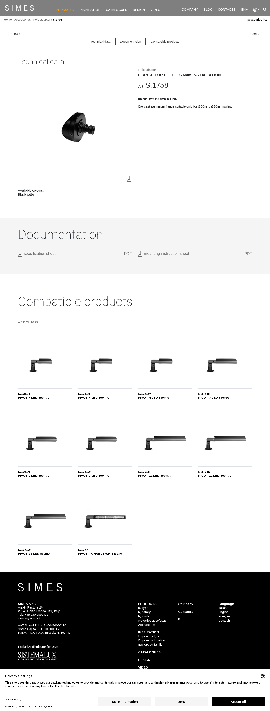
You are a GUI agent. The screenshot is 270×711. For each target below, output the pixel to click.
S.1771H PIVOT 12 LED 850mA (154, 473)
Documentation (130, 41)
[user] (256, 10)
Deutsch (224, 620)
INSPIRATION (89, 9)
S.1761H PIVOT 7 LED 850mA (213, 395)
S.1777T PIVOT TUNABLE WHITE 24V (100, 551)
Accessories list (256, 19)
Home (8, 19)
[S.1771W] (45, 517)
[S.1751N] (105, 361)
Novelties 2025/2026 (152, 620)
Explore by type (149, 636)
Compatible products (165, 41)
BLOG (207, 9)
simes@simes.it (29, 618)
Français (224, 616)
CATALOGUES (116, 9)
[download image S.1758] (129, 178)
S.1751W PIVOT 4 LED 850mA (153, 395)
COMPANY (190, 9)
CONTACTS (227, 9)
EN (243, 9)
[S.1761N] (45, 439)
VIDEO (155, 9)
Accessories (22, 19)
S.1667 (15, 33)
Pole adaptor (41, 19)
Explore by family (150, 644)
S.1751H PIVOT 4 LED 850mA (33, 395)
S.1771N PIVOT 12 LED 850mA (214, 473)
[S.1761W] (105, 439)
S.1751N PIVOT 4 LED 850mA (93, 395)
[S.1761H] (225, 361)
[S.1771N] (225, 439)
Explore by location (151, 640)
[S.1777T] (105, 517)
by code (143, 616)
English (223, 612)
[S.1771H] (165, 439)
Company (185, 604)
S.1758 (57, 19)
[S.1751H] (45, 361)
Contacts (185, 611)
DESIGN (139, 9)
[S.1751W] (165, 361)
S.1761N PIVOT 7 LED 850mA (33, 473)
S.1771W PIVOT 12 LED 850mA (34, 551)
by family (144, 612)
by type (143, 608)
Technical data (100, 41)
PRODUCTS (65, 9)
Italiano (223, 608)
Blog (182, 619)
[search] (265, 9)
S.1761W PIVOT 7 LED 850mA (93, 473)
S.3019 (254, 33)
